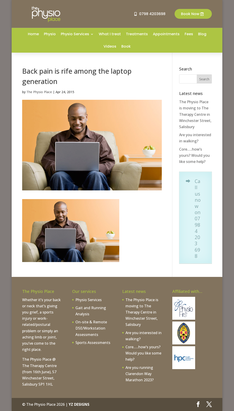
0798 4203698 (152, 13)
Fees (189, 34)
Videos (110, 46)
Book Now (190, 13)
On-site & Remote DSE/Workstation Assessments (91, 328)
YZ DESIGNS (79, 404)
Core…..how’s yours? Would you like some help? (194, 155)
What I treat (110, 34)
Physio (50, 34)
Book (126, 46)
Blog (202, 34)
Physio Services (75, 34)
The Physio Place (39, 92)
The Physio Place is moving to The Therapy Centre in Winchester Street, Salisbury (195, 114)
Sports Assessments (92, 342)
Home (33, 34)
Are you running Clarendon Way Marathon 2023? (139, 373)
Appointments (166, 34)
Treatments (137, 34)
